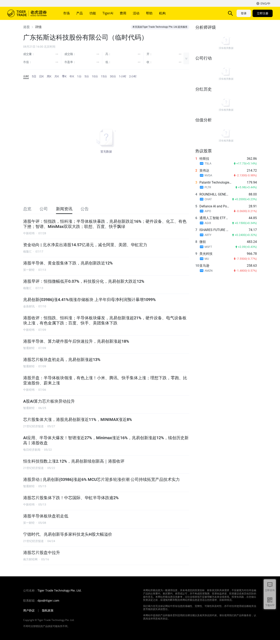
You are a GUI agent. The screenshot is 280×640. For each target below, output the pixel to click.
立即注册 (262, 13)
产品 (79, 13)
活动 (136, 13)
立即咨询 (270, 590)
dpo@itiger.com (48, 600)
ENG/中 (265, 3)
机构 (162, 13)
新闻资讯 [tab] (64, 208)
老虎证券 (29, 13)
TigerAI (107, 13)
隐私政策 (47, 610)
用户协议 (29, 610)
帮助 (149, 13)
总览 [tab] (27, 208)
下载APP (269, 605)
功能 (92, 13)
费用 (123, 13)
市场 (66, 13)
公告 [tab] (85, 208)
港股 (26, 27)
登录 (244, 13)
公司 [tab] (44, 208)
